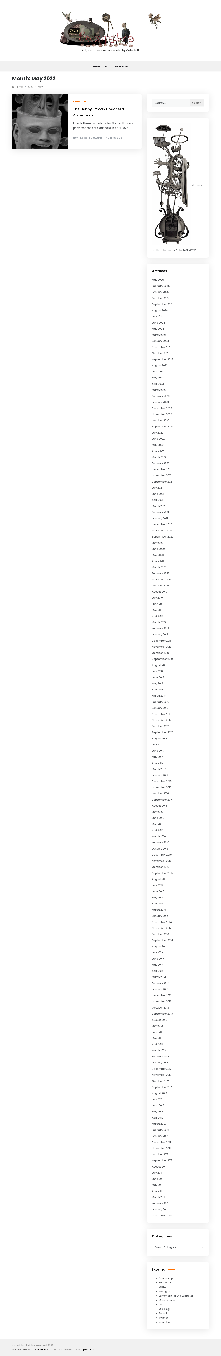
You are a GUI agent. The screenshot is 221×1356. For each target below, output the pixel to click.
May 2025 (158, 280)
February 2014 (160, 983)
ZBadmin (98, 138)
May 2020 (158, 555)
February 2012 (160, 1130)
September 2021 (162, 481)
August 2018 (159, 665)
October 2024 (161, 298)
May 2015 (157, 897)
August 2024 (160, 310)
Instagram (165, 1291)
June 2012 (158, 1105)
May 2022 (158, 445)
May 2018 (157, 683)
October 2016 (160, 793)
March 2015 (159, 910)
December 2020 (162, 524)
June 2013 (158, 1032)
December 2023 (162, 347)
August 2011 (159, 1166)
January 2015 (160, 916)
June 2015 (158, 891)
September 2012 (162, 1087)
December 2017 (162, 714)
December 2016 (162, 781)
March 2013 (159, 1050)
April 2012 (157, 1117)
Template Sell (86, 1349)
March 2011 (158, 1197)
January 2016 (160, 848)
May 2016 (157, 824)
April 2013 (157, 1044)
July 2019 (157, 598)
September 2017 (162, 732)
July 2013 (157, 1026)
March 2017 (159, 769)
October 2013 (160, 1007)
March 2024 (159, 335)
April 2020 (158, 561)
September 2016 (162, 799)
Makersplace (167, 1300)
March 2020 (159, 567)
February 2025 (161, 286)
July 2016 (157, 812)
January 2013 (160, 1062)
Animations (100, 66)
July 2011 (157, 1172)
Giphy (162, 1287)
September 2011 (162, 1160)
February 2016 (160, 842)
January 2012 (160, 1136)
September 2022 (162, 426)
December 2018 (162, 640)
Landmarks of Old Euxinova (176, 1295)
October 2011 (160, 1154)
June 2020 (158, 549)
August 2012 (159, 1093)
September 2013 (162, 1013)
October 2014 (160, 934)
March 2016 (159, 836)
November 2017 (161, 720)
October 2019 (160, 585)
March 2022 (159, 457)
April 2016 (157, 830)
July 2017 (157, 744)
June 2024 (158, 322)
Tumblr (163, 1313)
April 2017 (157, 763)
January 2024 (160, 341)
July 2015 (157, 885)
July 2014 (157, 952)
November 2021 (161, 475)
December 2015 (162, 854)
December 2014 (162, 922)
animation (79, 101)
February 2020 (161, 573)
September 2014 (162, 940)
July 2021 (157, 487)
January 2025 (160, 292)
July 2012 (157, 1099)
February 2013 (160, 1056)
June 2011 (158, 1179)
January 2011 (159, 1209)
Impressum (121, 66)
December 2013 (162, 995)
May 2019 (157, 610)
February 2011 (160, 1203)
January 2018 (160, 708)
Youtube (164, 1322)
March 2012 (159, 1123)
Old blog (164, 1309)
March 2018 (159, 695)
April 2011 (157, 1191)
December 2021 (161, 469)
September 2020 (162, 536)
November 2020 (162, 530)
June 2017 (158, 751)
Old (161, 1304)
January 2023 (160, 402)
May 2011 (157, 1185)
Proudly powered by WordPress (31, 1349)
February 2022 (160, 463)
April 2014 (158, 971)
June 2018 (158, 677)
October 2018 (160, 653)
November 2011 (161, 1148)
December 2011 (161, 1142)
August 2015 (159, 879)
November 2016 (161, 787)
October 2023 (160, 353)
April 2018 (157, 689)
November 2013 (161, 1001)
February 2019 (160, 628)
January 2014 (160, 989)
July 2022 (157, 432)
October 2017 (160, 726)
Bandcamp (166, 1278)
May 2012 (157, 1111)
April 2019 (157, 616)
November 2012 (161, 1075)
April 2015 (158, 903)
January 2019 (160, 634)
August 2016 (159, 805)
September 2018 (162, 659)
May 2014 (157, 964)
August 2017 (159, 738)
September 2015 (162, 873)
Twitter (163, 1317)
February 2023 (161, 396)
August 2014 (159, 946)
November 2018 (161, 646)
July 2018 (157, 671)
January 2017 (160, 775)
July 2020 (157, 543)
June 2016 (158, 818)
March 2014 (159, 977)
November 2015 (162, 861)
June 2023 (158, 371)
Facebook (165, 1282)
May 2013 (157, 1038)
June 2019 (158, 604)
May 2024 (158, 328)
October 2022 (160, 420)
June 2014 (158, 958)
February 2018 (160, 702)
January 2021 (160, 518)
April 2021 (157, 500)
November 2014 (162, 928)
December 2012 (161, 1069)
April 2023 (158, 384)
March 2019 (159, 622)
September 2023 (162, 359)
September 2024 (163, 304)
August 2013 (159, 1020)
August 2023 (160, 365)
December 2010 (162, 1215)
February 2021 (160, 512)
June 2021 (158, 494)
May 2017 (157, 757)
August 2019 (159, 591)
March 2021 (159, 506)
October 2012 (160, 1081)
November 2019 (161, 579)
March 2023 (159, 390)
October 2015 (160, 867)
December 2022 (162, 408)
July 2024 (158, 316)
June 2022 (158, 439)
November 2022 (162, 414)
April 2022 (158, 451)
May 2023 (158, 377)
